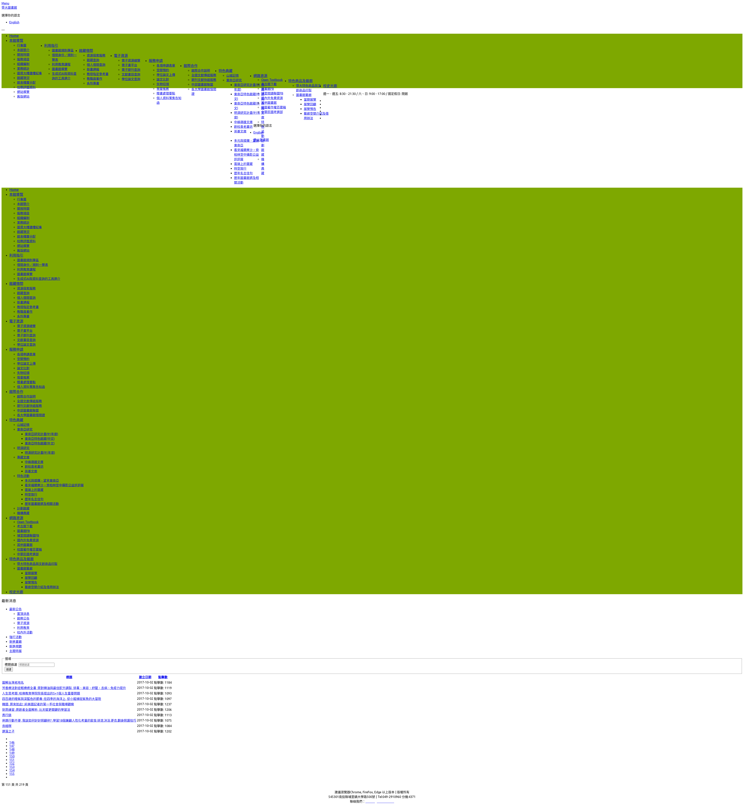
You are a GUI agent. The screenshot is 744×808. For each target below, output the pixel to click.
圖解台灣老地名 (13, 682)
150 (12, 756)
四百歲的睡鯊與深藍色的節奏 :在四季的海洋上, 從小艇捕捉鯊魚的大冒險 (51, 699)
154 (12, 770)
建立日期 (145, 677)
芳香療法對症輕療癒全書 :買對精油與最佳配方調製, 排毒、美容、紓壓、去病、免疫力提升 (64, 688)
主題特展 (15, 651)
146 (12, 742)
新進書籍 (15, 641)
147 (12, 746)
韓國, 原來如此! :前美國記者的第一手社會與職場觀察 (38, 704)
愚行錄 (6, 715)
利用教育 (23, 627)
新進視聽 (15, 646)
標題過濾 (12, 664)
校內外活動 (25, 632)
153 (12, 766)
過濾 (8, 669)
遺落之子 (8, 731)
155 (12, 773)
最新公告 (15, 609)
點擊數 (163, 677)
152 (12, 763)
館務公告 (23, 618)
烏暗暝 (6, 726)
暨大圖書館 (9, 7)
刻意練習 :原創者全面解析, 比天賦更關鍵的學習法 (36, 709)
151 (12, 760)
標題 (69, 677)
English (14, 22)
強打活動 (15, 637)
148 (12, 749)
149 (12, 753)
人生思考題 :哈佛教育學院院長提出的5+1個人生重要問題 (41, 693)
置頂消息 (23, 613)
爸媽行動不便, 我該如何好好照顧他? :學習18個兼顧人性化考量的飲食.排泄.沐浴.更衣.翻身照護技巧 (69, 720)
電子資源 (23, 623)
